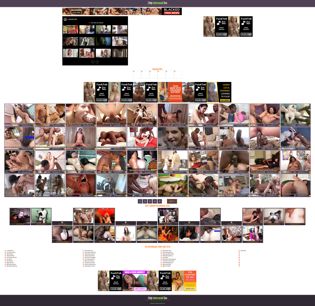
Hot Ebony (165, 257)
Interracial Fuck (89, 250)
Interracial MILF (167, 264)
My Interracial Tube (90, 262)
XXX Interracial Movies (168, 261)
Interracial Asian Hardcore (169, 259)
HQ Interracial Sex (11, 264)
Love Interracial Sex (90, 259)
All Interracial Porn (90, 255)
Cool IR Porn (10, 250)
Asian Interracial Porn (90, 252)
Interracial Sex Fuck (90, 266)
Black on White (166, 266)
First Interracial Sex (168, 252)
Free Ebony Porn (11, 252)
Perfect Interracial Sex (90, 264)
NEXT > (172, 201)
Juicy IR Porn (10, 262)
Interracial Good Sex (90, 254)
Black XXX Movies (89, 261)
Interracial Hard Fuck (168, 254)
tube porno (243, 250)
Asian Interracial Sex (168, 262)
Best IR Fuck (10, 254)
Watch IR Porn (10, 255)
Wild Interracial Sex (168, 255)
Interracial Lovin (167, 250)
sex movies (9, 259)
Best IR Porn (10, 261)
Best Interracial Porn (12, 266)
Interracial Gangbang (90, 257)
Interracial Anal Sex (12, 257)
